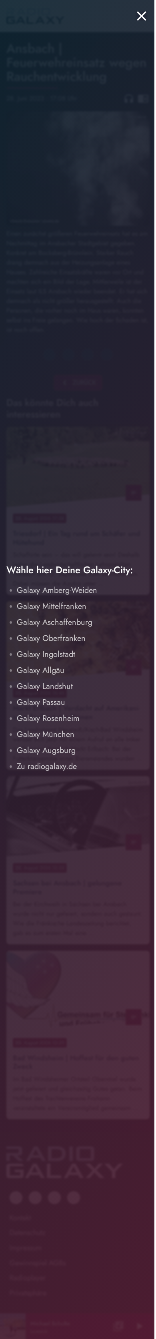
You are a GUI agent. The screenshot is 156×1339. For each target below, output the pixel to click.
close (142, 16)
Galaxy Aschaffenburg (54, 622)
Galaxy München (45, 734)
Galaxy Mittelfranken (51, 606)
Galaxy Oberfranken (51, 638)
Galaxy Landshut (45, 686)
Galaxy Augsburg (46, 750)
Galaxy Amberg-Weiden (57, 590)
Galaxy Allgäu (40, 670)
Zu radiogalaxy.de (47, 766)
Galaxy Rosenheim (48, 718)
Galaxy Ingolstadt (46, 654)
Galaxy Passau (41, 702)
